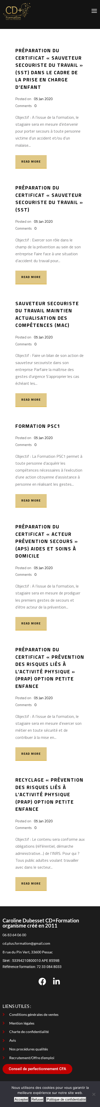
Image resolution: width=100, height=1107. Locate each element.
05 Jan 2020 (43, 98)
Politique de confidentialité (66, 1099)
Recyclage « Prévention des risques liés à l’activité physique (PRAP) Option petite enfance (49, 794)
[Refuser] (93, 1094)
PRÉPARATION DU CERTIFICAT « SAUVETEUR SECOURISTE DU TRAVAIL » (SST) (49, 198)
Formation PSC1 (38, 426)
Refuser (37, 1099)
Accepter (21, 1099)
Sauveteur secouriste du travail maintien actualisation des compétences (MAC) (47, 314)
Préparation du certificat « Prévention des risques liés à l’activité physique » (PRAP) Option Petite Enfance (49, 668)
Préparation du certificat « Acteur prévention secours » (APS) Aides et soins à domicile (46, 541)
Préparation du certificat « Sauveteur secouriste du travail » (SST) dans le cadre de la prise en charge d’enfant (49, 69)
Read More (31, 161)
